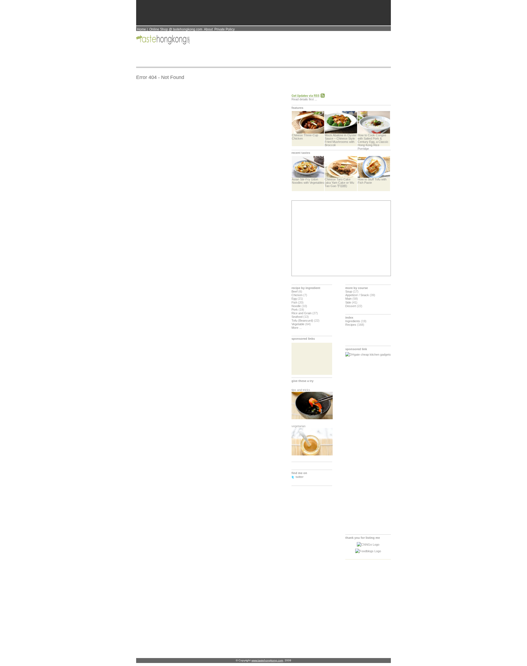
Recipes (350, 324)
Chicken (296, 295)
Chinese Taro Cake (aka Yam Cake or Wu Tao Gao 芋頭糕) (339, 183)
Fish (294, 302)
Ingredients (352, 321)
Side (348, 302)
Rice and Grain (301, 313)
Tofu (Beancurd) (302, 320)
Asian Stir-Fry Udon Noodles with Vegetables (308, 181)
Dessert (350, 306)
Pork (294, 309)
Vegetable (297, 324)
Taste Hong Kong (163, 40)
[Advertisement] (340, 238)
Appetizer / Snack (357, 295)
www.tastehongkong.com (267, 660)
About (208, 29)
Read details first (302, 99)
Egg (294, 298)
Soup (348, 291)
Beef (294, 291)
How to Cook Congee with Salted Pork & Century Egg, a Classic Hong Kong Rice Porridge (373, 142)
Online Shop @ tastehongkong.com (175, 29)
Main (348, 298)
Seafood (296, 316)
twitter (300, 476)
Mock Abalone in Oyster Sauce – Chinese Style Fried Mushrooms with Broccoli (341, 140)
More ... (296, 327)
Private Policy (224, 29)
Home (141, 29)
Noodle (296, 306)
